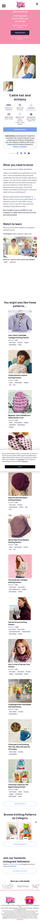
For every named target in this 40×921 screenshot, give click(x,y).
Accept (20, 466)
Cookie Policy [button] (20, 459)
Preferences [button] (25, 461)
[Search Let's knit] (37, 6)
